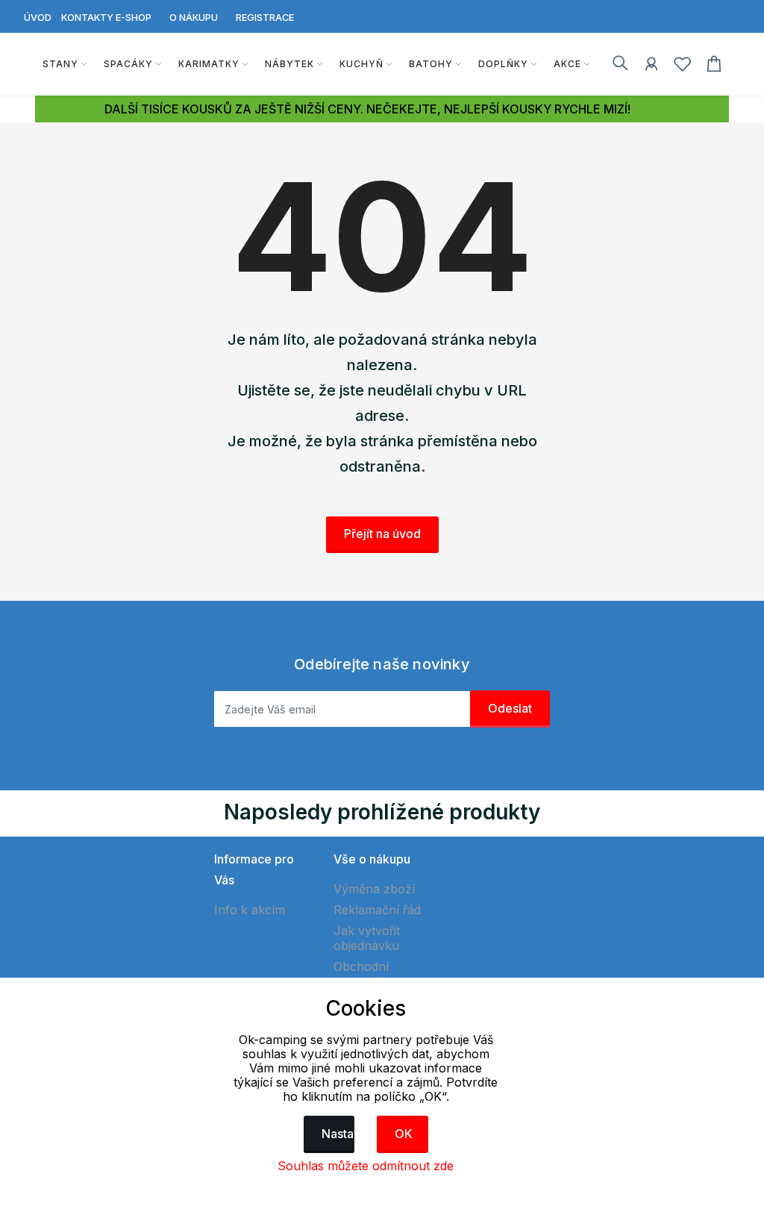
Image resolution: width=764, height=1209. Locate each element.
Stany (60, 63)
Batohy (431, 63)
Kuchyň (361, 63)
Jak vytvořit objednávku (367, 938)
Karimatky (208, 63)
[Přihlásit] (651, 66)
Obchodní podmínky (361, 974)
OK (404, 1133)
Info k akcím (249, 909)
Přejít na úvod (382, 533)
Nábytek (289, 63)
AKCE (567, 63)
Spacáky (128, 63)
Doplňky (503, 63)
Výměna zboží (374, 888)
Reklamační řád (377, 909)
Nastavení (338, 1133)
